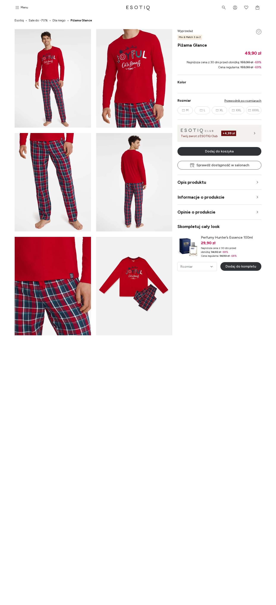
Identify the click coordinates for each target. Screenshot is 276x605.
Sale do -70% (38, 20)
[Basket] (257, 7)
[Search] (224, 7)
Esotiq (19, 20)
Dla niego (59, 20)
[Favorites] (246, 7)
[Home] (138, 7)
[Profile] (235, 7)
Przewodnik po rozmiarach (242, 101)
